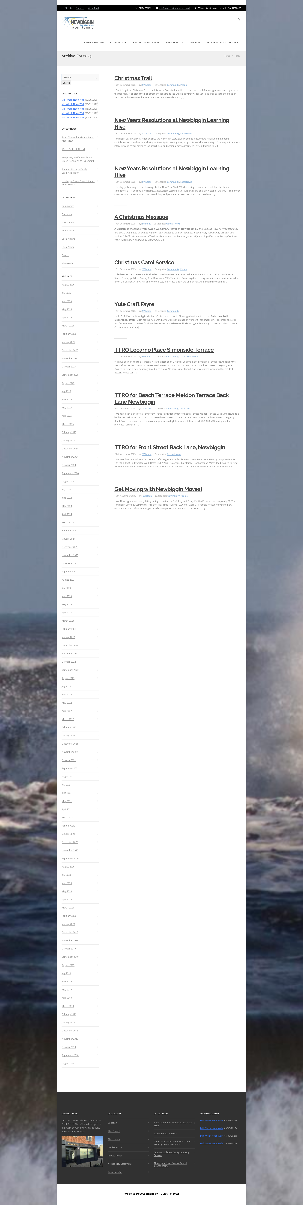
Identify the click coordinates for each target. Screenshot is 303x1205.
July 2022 (66, 686)
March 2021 (68, 817)
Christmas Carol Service (144, 262)
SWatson (147, 84)
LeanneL (146, 223)
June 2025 (67, 399)
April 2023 (67, 612)
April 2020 (67, 899)
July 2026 (66, 292)
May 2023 (67, 604)
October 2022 (69, 661)
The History (114, 1139)
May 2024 (67, 506)
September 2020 (70, 858)
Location (112, 1122)
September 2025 (70, 374)
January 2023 (68, 637)
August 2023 (68, 579)
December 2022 (70, 645)
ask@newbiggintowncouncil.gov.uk (174, 8)
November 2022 (70, 653)
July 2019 (66, 973)
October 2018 (69, 1047)
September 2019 (70, 956)
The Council (114, 1131)
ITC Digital (163, 1193)
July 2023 (66, 588)
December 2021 (70, 743)
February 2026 (69, 333)
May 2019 (67, 989)
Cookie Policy (115, 1147)
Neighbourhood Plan (146, 43)
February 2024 (69, 530)
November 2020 (70, 850)
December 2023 (70, 547)
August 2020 (68, 866)
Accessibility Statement (222, 43)
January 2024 (68, 538)
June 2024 (67, 497)
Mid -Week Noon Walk (73, 99)
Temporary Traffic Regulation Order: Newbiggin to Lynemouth (78, 159)
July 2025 (66, 391)
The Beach (67, 263)
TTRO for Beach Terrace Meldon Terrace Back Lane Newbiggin (171, 398)
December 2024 (70, 448)
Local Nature (68, 238)
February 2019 (69, 1014)
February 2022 (69, 727)
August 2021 (68, 776)
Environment (68, 222)
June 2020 (67, 883)
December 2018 (70, 1030)
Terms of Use (115, 1172)
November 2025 (70, 358)
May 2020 (67, 891)
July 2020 (66, 874)
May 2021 (67, 801)
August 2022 (68, 678)
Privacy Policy (115, 1155)
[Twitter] (67, 8)
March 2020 (68, 907)
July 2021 (66, 784)
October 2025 (69, 366)
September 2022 (70, 670)
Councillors (118, 43)
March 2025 (68, 424)
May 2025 (67, 407)
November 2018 (70, 1038)
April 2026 (67, 317)
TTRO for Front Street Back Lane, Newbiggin (169, 447)
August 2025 (68, 383)
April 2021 (67, 809)
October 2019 (69, 948)
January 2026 (68, 342)
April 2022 (67, 711)
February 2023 (69, 629)
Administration (94, 43)
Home (227, 55)
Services (195, 43)
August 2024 (68, 481)
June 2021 (67, 793)
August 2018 (68, 1063)
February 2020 (69, 915)
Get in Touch (93, 8)
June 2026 (67, 301)
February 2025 (69, 432)
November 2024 (70, 456)
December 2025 (70, 350)
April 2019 (67, 997)
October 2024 (69, 465)
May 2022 (67, 702)
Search (66, 82)
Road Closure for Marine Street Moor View (78, 139)
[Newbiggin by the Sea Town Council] (78, 23)
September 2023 (70, 571)
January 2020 (68, 924)
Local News (68, 247)
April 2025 (67, 415)
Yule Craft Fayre (134, 304)
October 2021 (69, 760)
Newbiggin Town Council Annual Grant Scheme (78, 183)
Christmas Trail (133, 78)
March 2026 (68, 325)
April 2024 (67, 514)
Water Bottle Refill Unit (73, 149)
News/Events (174, 43)
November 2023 (70, 555)
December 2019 (70, 932)
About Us (80, 8)
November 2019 (70, 940)
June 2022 (67, 694)
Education (67, 214)
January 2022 (68, 735)
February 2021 (69, 825)
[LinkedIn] (71, 8)
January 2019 (68, 1022)
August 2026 (68, 284)
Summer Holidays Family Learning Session (74, 171)
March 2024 (68, 522)
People (65, 255)
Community (68, 206)
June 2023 (67, 596)
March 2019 (68, 1006)
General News (69, 230)
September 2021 (70, 768)
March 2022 (68, 719)
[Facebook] (62, 8)
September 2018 (70, 1055)
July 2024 (66, 489)
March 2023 (68, 620)
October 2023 (69, 563)
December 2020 (70, 842)
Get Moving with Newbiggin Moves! (158, 489)
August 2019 (68, 965)
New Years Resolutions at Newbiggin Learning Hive (171, 123)
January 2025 (68, 440)
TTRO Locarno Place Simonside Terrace (164, 349)
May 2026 (67, 309)
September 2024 (70, 473)
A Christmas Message (141, 217)
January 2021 (68, 833)
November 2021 (70, 752)
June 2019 (67, 981)
